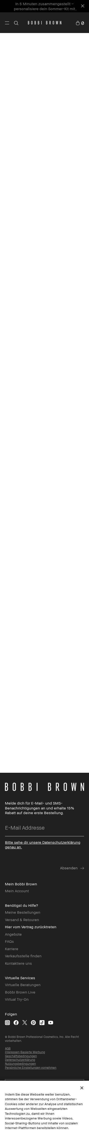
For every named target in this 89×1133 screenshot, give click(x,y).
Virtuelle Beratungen (23, 984)
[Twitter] (24, 1022)
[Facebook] (16, 1022)
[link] (80, 22)
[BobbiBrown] (44, 22)
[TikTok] (42, 1022)
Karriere (11, 948)
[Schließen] (81, 1087)
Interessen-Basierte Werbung (25, 1052)
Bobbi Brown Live (20, 992)
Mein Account (17, 891)
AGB (8, 1048)
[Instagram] (7, 1022)
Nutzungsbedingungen (20, 1063)
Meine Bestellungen (22, 912)
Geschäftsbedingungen (21, 1056)
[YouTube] (50, 1022)
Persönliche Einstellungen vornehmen (30, 1067)
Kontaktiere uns (18, 963)
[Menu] (7, 22)
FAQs (9, 941)
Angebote (13, 934)
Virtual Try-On (17, 999)
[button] (7, 22)
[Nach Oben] (79, 855)
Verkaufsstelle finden (23, 956)
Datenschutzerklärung (20, 1060)
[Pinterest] (33, 1022)
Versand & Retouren (22, 919)
